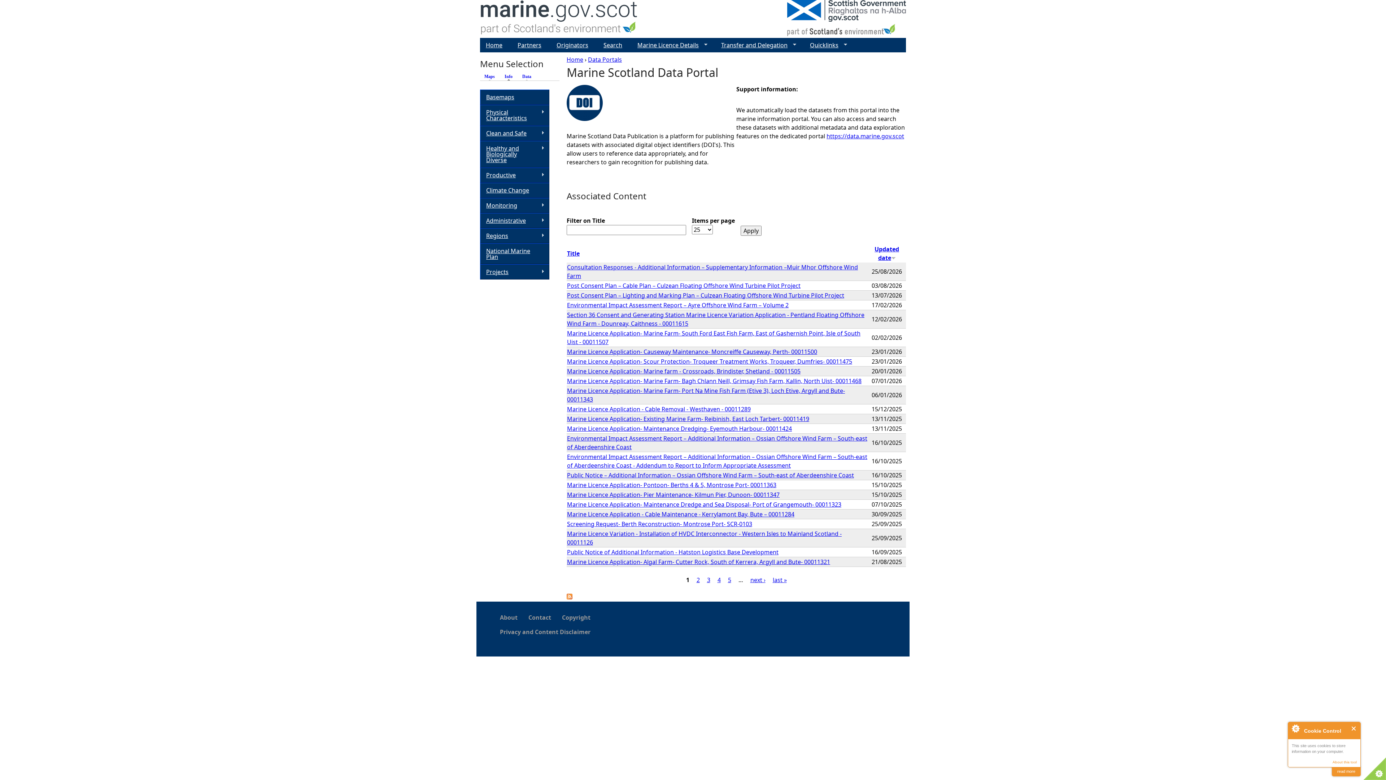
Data (526, 76)
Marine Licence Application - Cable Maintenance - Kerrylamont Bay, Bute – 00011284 (680, 514)
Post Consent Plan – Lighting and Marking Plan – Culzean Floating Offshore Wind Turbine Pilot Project (705, 295)
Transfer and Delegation (751, 45)
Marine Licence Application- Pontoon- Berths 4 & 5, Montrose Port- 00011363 (671, 485)
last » (780, 580)
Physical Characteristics (503, 115)
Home (575, 60)
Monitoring (498, 206)
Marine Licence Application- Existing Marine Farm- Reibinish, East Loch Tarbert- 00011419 (688, 419)
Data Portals (605, 60)
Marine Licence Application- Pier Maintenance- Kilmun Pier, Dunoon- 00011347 (673, 495)
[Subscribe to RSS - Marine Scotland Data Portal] (569, 597)
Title (573, 253)
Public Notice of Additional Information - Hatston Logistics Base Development (673, 552)
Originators (572, 45)
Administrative (503, 221)
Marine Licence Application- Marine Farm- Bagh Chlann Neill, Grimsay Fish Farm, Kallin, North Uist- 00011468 (714, 381)
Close (1354, 728)
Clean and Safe (503, 133)
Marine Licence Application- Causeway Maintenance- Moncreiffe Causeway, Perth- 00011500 (692, 352)
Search (612, 45)
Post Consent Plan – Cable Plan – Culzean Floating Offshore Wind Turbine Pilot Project (684, 286)
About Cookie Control (1295, 728)
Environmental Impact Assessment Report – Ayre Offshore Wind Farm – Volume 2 (678, 305)
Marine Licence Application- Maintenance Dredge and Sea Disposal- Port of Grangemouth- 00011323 (704, 504)
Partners (529, 45)
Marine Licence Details (665, 45)
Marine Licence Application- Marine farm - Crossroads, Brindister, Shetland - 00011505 (684, 371)
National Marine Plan (508, 254)
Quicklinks (821, 45)
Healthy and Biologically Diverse (499, 154)
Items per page (713, 221)
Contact (539, 617)
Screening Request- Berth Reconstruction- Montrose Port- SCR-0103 (659, 524)
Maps (489, 76)
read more (1346, 771)
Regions (494, 236)
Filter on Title (586, 221)
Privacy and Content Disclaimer (545, 632)
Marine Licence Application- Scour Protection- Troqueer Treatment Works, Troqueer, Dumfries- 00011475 (709, 361)
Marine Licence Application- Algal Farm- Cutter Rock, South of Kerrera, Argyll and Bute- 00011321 (698, 562)
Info (510, 76)
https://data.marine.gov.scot (865, 136)
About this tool (1345, 762)
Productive (498, 175)
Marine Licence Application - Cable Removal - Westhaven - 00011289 (659, 409)
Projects (494, 272)
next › (758, 580)
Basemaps (500, 97)
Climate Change (507, 190)
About (509, 617)
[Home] (559, 19)
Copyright (576, 617)
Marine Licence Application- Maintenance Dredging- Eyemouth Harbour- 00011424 (679, 429)
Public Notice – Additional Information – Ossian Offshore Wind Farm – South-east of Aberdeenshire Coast (710, 475)
